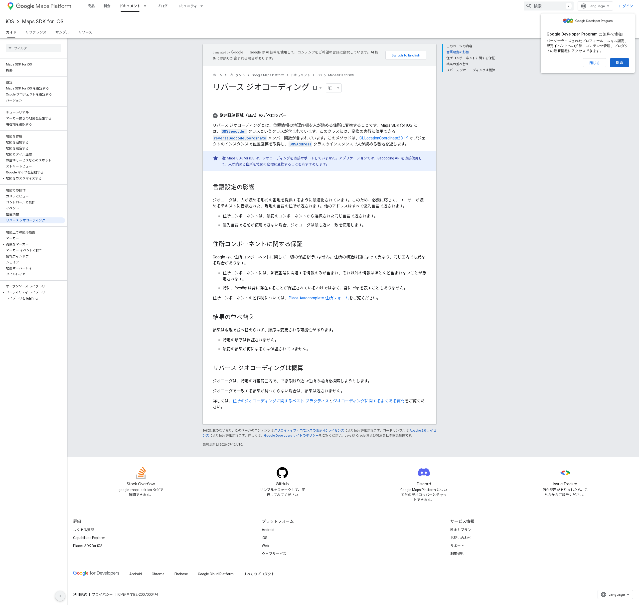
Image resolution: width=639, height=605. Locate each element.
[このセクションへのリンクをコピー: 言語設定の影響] (260, 188)
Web (265, 546)
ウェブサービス (274, 554)
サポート (457, 546)
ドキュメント (130, 6)
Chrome (158, 574)
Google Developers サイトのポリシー (291, 435)
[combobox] (549, 5)
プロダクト (237, 75)
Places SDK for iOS (88, 546)
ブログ (162, 6)
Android (268, 530)
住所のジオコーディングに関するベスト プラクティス (281, 401)
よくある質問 (83, 530)
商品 (91, 6)
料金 (107, 6)
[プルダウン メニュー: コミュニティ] (203, 6)
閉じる (594, 63)
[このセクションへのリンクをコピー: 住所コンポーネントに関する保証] (308, 245)
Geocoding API (388, 158)
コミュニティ (186, 6)
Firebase (181, 574)
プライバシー (102, 595)
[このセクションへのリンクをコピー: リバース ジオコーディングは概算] (308, 369)
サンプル (62, 32)
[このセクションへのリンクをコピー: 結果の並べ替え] (260, 318)
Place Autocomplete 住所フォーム (319, 298)
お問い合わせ (460, 538)
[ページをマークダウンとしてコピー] (330, 88)
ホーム (217, 75)
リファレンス (35, 32)
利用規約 (457, 554)
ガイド (11, 32)
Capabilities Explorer (89, 538)
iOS (10, 21)
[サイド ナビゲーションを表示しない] (60, 596)
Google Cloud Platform (216, 574)
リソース (85, 32)
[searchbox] (33, 48)
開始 (619, 62)
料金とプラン (460, 530)
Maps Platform (53, 6)
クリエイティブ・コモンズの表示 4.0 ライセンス (309, 430)
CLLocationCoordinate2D (381, 138)
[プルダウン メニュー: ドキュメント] (147, 6)
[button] (32, 178)
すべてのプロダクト (259, 574)
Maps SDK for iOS (42, 21)
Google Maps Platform (268, 75)
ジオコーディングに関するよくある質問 (369, 401)
